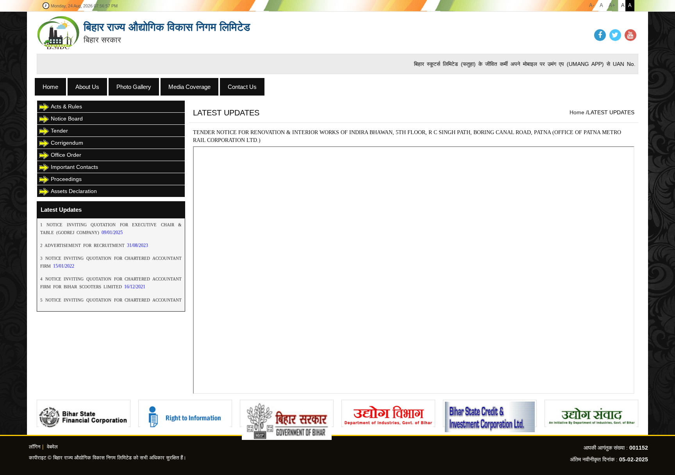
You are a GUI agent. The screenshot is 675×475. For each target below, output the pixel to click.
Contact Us (242, 86)
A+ (612, 5)
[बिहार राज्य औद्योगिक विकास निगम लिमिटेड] (58, 32)
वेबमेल (52, 447)
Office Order (66, 155)
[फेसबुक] (600, 35)
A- (591, 5)
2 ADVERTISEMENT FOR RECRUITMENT (83, 236)
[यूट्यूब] (630, 35)
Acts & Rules (66, 106)
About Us (87, 86)
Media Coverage (189, 86)
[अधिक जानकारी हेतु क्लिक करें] (83, 413)
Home (50, 86)
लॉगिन (34, 447)
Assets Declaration (74, 191)
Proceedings (66, 179)
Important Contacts (74, 167)
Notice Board (67, 118)
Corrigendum (67, 143)
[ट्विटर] (615, 35)
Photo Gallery (133, 86)
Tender (59, 131)
